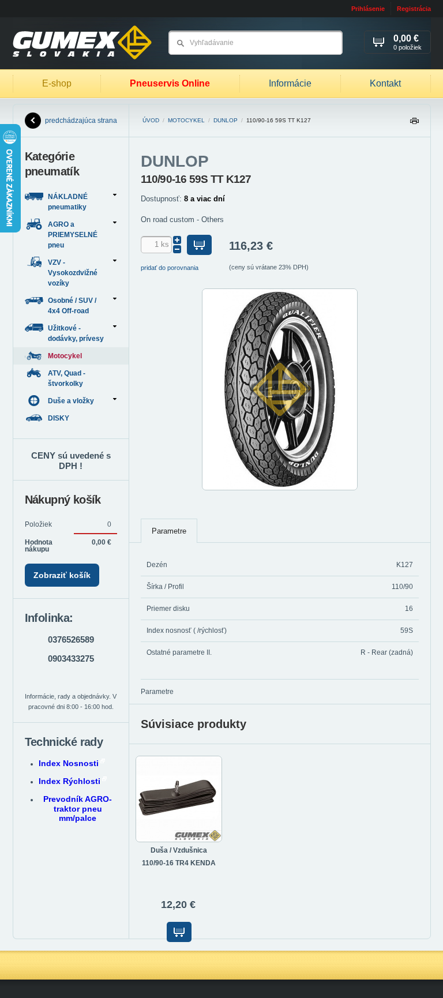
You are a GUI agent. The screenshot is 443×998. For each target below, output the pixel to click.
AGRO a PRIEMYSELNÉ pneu (72, 234)
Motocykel (186, 120)
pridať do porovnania (169, 267)
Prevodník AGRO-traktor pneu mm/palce (77, 808)
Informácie (290, 83)
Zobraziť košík (62, 575)
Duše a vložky (71, 401)
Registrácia (414, 8)
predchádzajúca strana (81, 121)
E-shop (57, 83)
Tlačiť (414, 123)
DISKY (59, 418)
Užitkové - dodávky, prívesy (76, 333)
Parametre (169, 531)
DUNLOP (225, 120)
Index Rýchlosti (69, 781)
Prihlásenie (368, 8)
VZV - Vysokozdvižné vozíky (72, 272)
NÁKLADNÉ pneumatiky (68, 202)
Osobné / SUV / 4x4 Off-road (72, 306)
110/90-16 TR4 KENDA (179, 863)
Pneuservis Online (170, 83)
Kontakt (385, 83)
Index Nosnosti (69, 763)
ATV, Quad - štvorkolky (66, 378)
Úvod (150, 120)
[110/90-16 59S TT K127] (280, 488)
